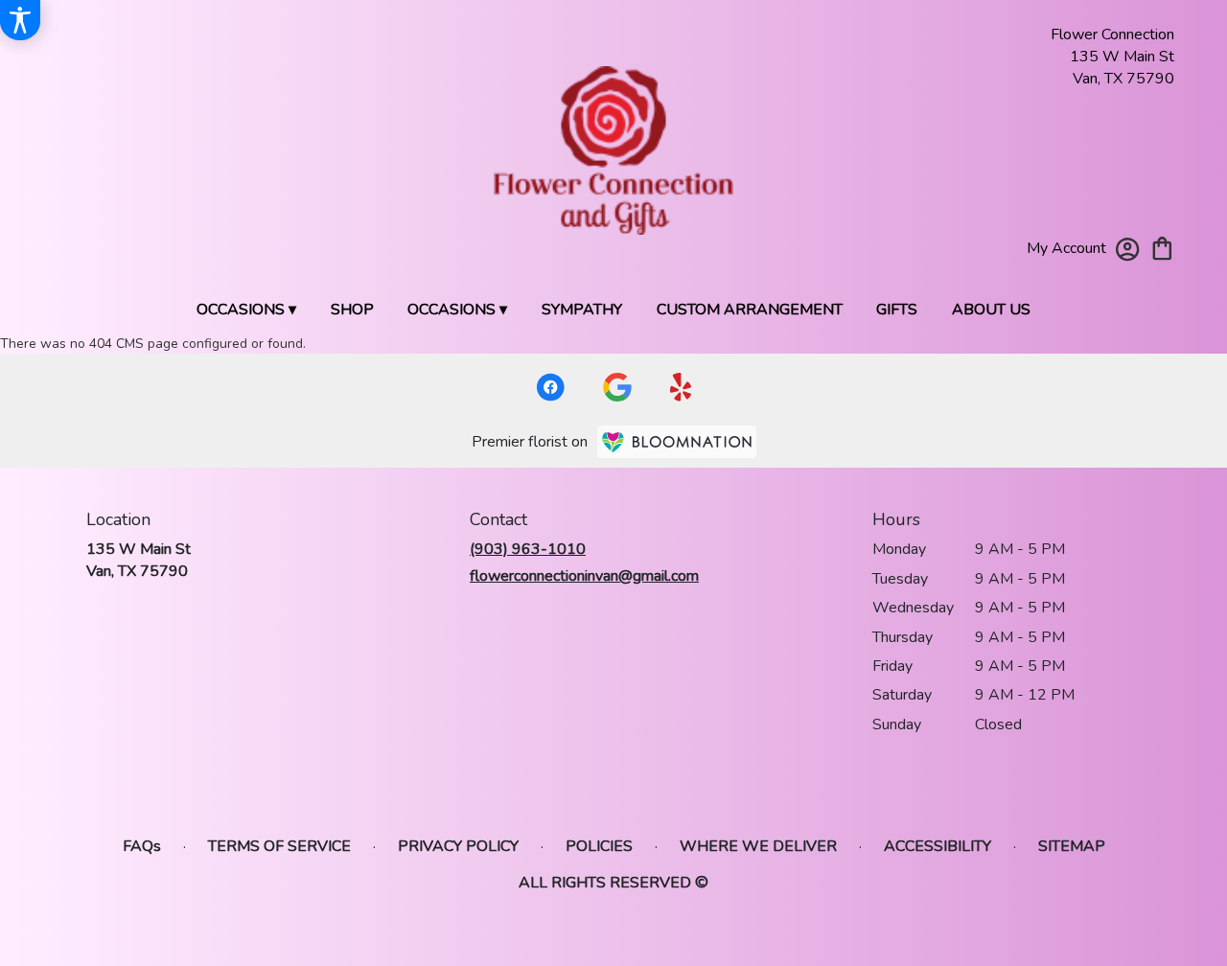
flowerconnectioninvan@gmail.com (584, 575)
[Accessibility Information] (20, 20)
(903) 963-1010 (528, 549)
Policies (599, 846)
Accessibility (937, 846)
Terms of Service (279, 846)
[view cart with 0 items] (1162, 247)
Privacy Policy (458, 846)
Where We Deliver (758, 846)
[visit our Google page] (617, 387)
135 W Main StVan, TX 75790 (138, 560)
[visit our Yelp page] (681, 387)
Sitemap (1071, 846)
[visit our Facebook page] (550, 387)
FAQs (142, 846)
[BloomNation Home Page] (676, 442)
